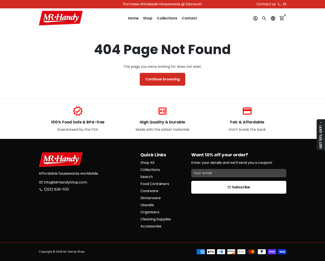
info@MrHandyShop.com (63, 182)
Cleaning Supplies (155, 219)
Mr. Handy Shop (73, 251)
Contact (189, 18)
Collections (167, 18)
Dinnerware (150, 197)
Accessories (150, 226)
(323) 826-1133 (54, 189)
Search (146, 176)
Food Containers (154, 183)
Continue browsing (162, 79)
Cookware (149, 190)
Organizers (149, 212)
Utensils (147, 205)
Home (133, 18)
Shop (147, 18)
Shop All (147, 162)
